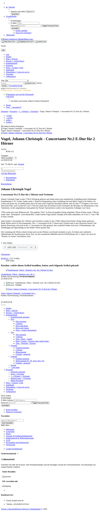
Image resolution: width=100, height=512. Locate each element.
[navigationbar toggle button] (8, 41)
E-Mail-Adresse (7, 400)
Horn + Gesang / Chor (14, 68)
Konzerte (9, 65)
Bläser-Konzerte (17, 381)
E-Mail (13, 23)
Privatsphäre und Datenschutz (17, 442)
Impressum (10, 429)
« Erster (9, 116)
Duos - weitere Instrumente (26, 330)
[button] (10, 7)
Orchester (9, 74)
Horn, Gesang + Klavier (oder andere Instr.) (32, 341)
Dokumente (10, 180)
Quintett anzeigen (22, 359)
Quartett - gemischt (23, 354)
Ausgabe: (4, 156)
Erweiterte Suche (16, 86)
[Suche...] (30, 83)
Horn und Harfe (22, 326)
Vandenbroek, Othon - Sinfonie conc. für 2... (18, 274)
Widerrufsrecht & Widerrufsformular (20, 438)
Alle (7, 55)
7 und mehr (15, 367)
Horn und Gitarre (22, 328)
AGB (8, 440)
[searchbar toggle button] (41, 41)
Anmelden (5, 405)
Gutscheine (10, 432)
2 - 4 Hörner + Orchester (20, 376)
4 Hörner (19, 350)
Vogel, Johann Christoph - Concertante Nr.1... (18, 293)
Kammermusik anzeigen (20, 317)
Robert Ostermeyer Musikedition (28, 509)
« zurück (9, 118)
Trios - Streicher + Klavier (26, 343)
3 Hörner (19, 337)
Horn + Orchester (17, 374)
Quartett (14, 346)
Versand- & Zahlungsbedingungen (19, 436)
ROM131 (5, 258)
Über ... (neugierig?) (13, 107)
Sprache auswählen (18, 11)
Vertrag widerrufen (8, 509)
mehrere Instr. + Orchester (21, 378)
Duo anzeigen (21, 321)
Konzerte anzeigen (18, 372)
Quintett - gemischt (23, 363)
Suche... (40, 83)
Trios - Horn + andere (24, 339)
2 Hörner (19, 324)
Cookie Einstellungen (14, 449)
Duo (12, 319)
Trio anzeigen (21, 335)
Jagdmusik (10, 70)
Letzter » (9, 122)
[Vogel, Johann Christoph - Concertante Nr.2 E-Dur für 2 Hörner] (26, 133)
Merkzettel (10, 35)
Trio (12, 332)
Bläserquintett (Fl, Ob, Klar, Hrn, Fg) (30, 361)
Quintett (14, 356)
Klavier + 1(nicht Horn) (15, 61)
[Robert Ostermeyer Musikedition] (17, 39)
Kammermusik (11, 63)
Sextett (13, 365)
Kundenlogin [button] (11, 16)
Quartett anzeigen (22, 348)
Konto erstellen (21, 31)
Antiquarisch (11, 76)
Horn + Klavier (12, 59)
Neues (8, 105)
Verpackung (10, 445)
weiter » (9, 120)
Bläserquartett (21, 352)
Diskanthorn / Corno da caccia (17, 72)
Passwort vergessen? (23, 33)
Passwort (14, 26)
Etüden (8, 57)
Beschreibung (11, 178)
